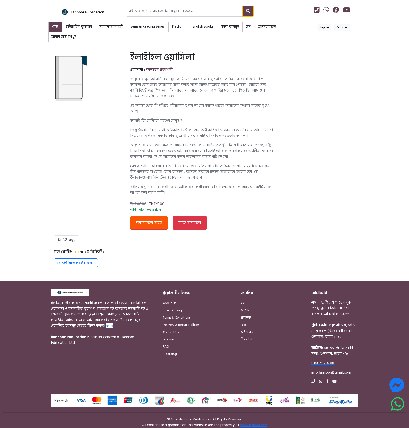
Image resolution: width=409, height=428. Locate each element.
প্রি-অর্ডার (246, 339)
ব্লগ (248, 27)
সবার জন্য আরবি (111, 27)
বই (242, 303)
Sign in (324, 27)
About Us (169, 303)
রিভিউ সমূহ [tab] (66, 240)
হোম (55, 27)
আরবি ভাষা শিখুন (63, 37)
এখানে (109, 326)
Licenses (168, 339)
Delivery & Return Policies (181, 325)
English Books (203, 27)
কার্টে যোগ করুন (189, 223)
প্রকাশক (246, 317)
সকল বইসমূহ (230, 27)
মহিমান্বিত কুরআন (79, 27)
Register (342, 27)
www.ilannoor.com (253, 425)
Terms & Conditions (176, 317)
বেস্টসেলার (247, 332)
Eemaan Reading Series (148, 27)
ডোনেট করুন (267, 27)
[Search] (248, 11)
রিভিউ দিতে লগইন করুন (76, 263)
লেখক (245, 310)
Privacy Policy (172, 310)
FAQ (166, 346)
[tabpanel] (164, 258)
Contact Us (171, 332)
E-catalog (170, 354)
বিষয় (244, 325)
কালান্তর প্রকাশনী (159, 69)
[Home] (76, 12)
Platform (178, 27)
